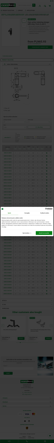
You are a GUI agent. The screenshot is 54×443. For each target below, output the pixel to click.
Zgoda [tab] (9, 213)
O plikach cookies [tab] (44, 213)
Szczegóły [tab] (27, 213)
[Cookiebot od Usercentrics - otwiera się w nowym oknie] (46, 209)
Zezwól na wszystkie (44, 233)
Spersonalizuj (26, 233)
